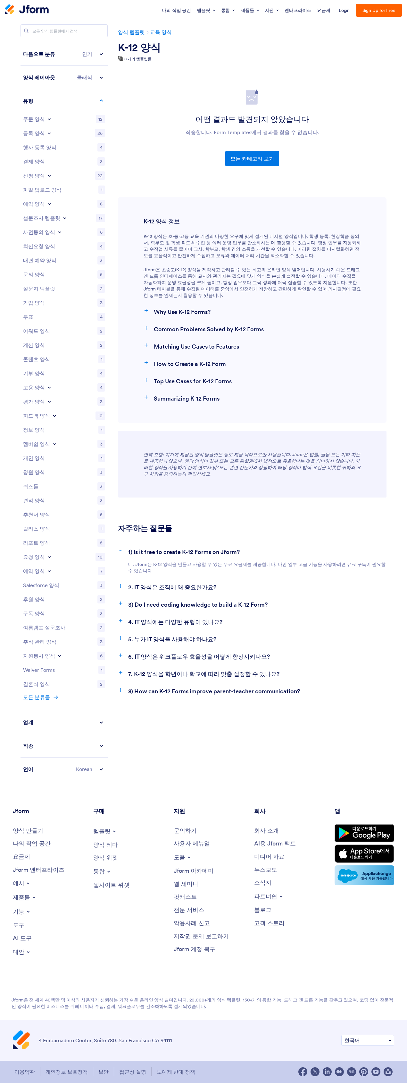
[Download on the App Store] (364, 854)
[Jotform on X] (315, 1071)
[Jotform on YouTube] (375, 1071)
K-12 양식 (139, 47)
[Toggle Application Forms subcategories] (49, 175)
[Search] (26, 30)
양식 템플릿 (131, 32)
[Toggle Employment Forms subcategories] (49, 387)
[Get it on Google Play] (364, 833)
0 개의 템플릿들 (138, 58)
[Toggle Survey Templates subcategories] (65, 218)
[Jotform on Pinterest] (363, 1071)
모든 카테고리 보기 (252, 158)
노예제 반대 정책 (176, 1072)
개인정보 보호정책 (67, 1072)
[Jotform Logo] (27, 10)
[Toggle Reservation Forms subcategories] (49, 571)
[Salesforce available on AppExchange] (364, 875)
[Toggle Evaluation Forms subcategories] (49, 401)
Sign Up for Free (378, 10)
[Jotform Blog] (351, 1071)
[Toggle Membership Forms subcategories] (54, 444)
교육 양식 (161, 32)
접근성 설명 (132, 1072)
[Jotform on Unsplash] (388, 1071)
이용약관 (24, 1072)
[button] (64, 54)
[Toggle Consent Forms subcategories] (59, 232)
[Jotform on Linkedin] (327, 1071)
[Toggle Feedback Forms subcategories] (54, 415)
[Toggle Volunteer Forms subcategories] (59, 656)
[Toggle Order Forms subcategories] (49, 119)
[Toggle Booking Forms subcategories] (49, 204)
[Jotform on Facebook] (302, 1071)
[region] (64, 411)
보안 (103, 1072)
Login (344, 10)
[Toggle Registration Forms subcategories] (49, 133)
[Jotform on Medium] (339, 1071)
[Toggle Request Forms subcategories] (49, 557)
